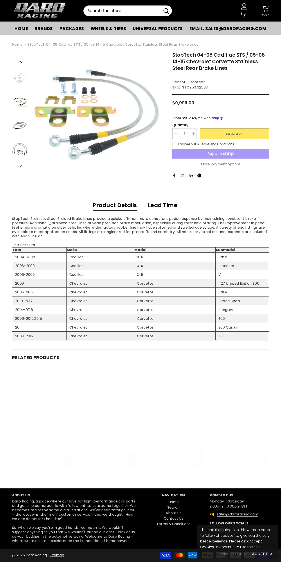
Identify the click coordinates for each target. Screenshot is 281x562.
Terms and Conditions (217, 144)
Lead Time (162, 205)
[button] (19, 61)
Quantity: (180, 125)
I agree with (188, 144)
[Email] (191, 175)
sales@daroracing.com (237, 514)
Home (17, 44)
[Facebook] (174, 175)
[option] (96, 115)
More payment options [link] (221, 164)
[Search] (127, 10)
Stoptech (197, 82)
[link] (41, 458)
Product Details (115, 205)
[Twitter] (183, 175)
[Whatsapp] (199, 175)
